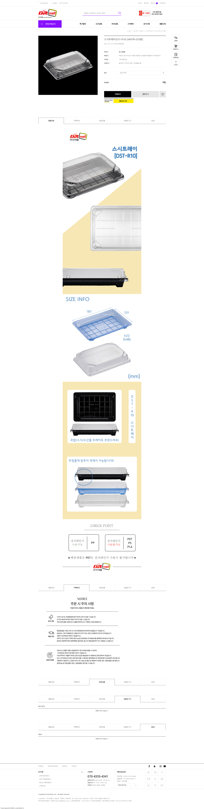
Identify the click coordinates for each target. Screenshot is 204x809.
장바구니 (175, 49)
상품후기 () (127, 120)
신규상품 (99, 24)
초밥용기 (141, 31)
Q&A (175, 40)
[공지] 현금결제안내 (45, 779)
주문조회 (175, 57)
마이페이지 (163, 3)
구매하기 (118, 94)
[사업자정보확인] (96, 801)
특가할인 (83, 24)
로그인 (140, 3)
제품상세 (51, 120)
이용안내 (40, 766)
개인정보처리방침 (53, 766)
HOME (129, 31)
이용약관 (64, 766)
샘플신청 (162, 24)
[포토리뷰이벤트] (44, 776)
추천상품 (115, 24)
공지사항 (146, 24)
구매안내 (77, 120)
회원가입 (146, 3)
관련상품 (102, 120)
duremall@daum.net (62, 801)
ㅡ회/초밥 (135, 31)
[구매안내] (42, 786)
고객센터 (131, 24)
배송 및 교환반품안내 (45, 782)
